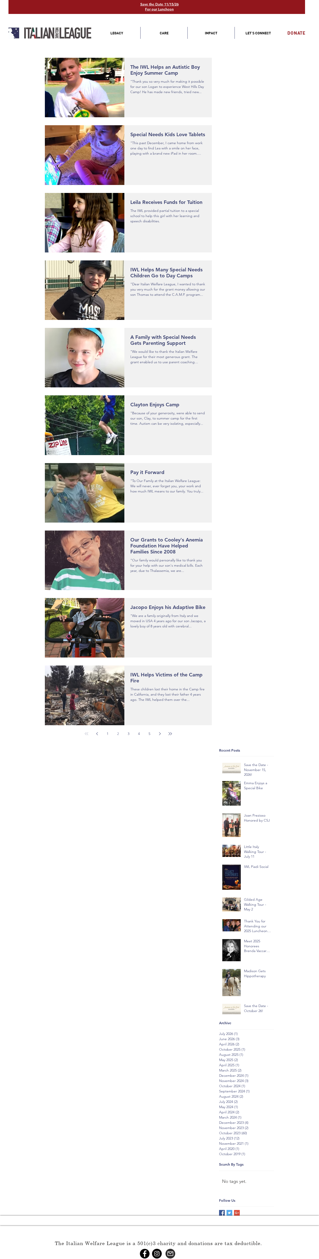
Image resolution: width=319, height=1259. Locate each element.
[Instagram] (157, 1254)
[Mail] (170, 1254)
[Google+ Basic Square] (237, 1213)
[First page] (86, 733)
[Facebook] (145, 1254)
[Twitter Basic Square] (229, 1213)
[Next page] (159, 733)
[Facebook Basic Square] (222, 1213)
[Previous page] (96, 733)
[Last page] (170, 733)
